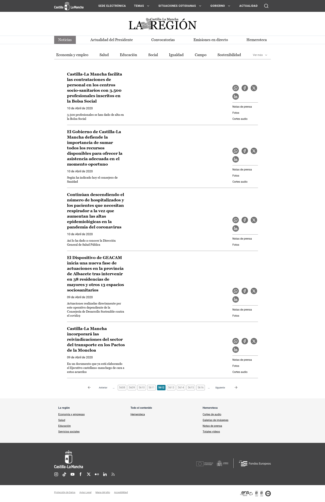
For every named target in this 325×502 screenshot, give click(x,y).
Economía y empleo (72, 55)
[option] (72, 55)
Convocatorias (163, 40)
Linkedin (105, 474)
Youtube (72, 474)
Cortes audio (239, 118)
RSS (113, 474)
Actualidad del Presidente (111, 40)
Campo (201, 55)
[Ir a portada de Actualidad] (162, 25)
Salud (104, 55)
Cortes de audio (212, 414)
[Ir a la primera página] (92, 387)
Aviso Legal (85, 492)
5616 (201, 387)
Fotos (235, 112)
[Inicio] (100, 459)
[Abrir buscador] (266, 5)
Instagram (56, 474)
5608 (122, 387)
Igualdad (176, 55)
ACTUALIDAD (248, 5)
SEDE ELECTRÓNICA (112, 5)
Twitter (89, 474)
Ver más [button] (258, 55)
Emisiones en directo (210, 40)
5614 (181, 387)
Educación (128, 55)
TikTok (64, 474)
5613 (171, 387)
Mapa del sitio (102, 492)
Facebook (81, 474)
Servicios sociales (69, 431)
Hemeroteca (256, 40)
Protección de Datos (64, 492)
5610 (142, 387)
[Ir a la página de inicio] (68, 6)
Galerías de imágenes (215, 420)
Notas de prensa (242, 106)
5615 (191, 387)
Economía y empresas (71, 414)
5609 (132, 387)
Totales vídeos (211, 431)
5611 (151, 387)
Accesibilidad (121, 492)
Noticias (65, 40)
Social (153, 55)
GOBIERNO (217, 5)
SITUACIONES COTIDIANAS (177, 5)
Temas (139, 5)
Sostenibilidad (229, 55)
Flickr (97, 474)
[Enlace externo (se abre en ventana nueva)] (255, 494)
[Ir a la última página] (233, 387)
